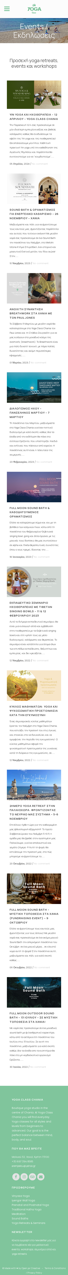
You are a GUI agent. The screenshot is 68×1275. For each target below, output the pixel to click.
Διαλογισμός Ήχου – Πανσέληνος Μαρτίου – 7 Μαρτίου (30, 413)
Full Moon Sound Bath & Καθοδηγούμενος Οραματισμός (30, 512)
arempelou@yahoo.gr (24, 1166)
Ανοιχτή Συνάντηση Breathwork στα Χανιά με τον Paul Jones (31, 313)
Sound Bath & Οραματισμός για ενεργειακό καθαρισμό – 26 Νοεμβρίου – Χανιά (34, 214)
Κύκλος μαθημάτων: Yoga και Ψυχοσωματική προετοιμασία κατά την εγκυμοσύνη (34, 711)
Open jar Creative (31, 1268)
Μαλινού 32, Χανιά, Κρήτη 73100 (30, 1157)
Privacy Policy (34, 1272)
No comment (40, 164)
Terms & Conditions (55, 1268)
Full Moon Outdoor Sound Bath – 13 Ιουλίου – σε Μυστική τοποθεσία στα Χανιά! (33, 1017)
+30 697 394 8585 (22, 1161)
